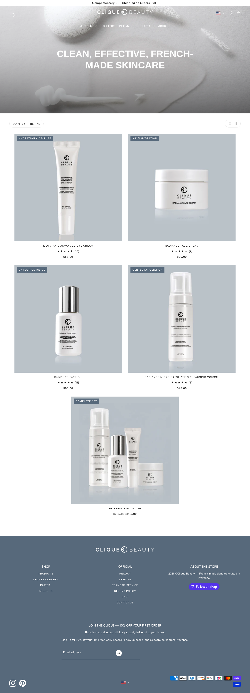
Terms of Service (125, 585)
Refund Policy (125, 591)
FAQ (125, 597)
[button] (229, 123)
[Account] (232, 13)
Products (45, 573)
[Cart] (239, 13)
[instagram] (13, 683)
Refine (35, 123)
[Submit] (119, 653)
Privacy (125, 573)
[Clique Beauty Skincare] (125, 12)
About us (46, 591)
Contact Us (125, 602)
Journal (46, 585)
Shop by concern (46, 579)
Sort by (18, 123)
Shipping (125, 579)
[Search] (11, 13)
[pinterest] (22, 683)
